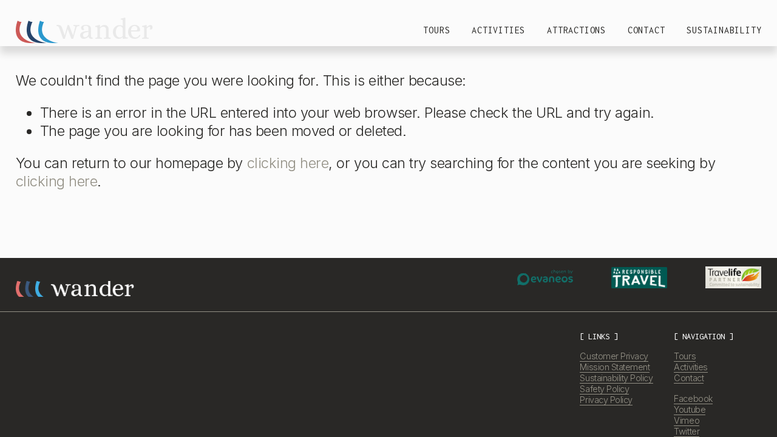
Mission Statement (615, 367)
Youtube (689, 409)
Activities (498, 30)
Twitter (686, 431)
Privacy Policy (606, 400)
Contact (646, 30)
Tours (436, 30)
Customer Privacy (614, 356)
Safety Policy (604, 389)
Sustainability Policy (616, 378)
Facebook (693, 398)
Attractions (576, 30)
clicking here (288, 163)
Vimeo (686, 420)
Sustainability (724, 30)
